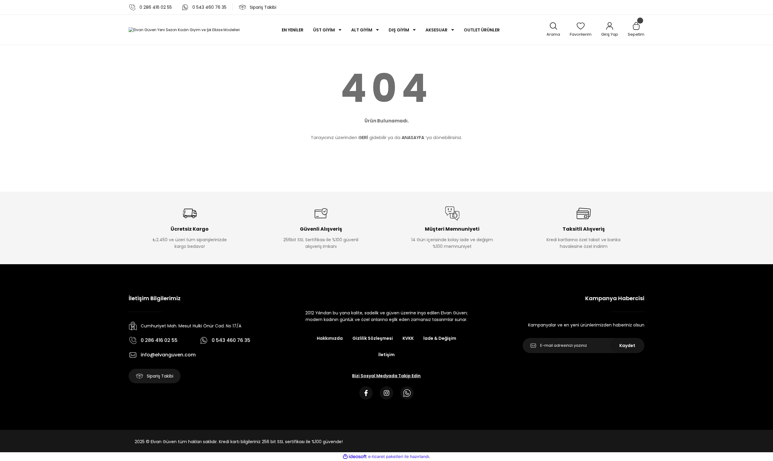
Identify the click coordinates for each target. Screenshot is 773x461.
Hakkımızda (330, 338)
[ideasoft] (355, 456)
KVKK (408, 338)
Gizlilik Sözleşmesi (372, 338)
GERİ (363, 137)
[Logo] (184, 30)
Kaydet (627, 346)
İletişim (386, 355)
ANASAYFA (413, 137)
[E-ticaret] (385, 456)
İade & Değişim (439, 338)
